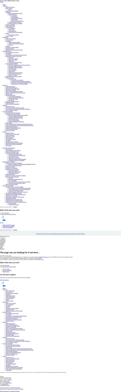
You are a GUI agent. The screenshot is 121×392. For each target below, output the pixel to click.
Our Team (10, 178)
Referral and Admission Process (15, 179)
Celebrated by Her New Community (16, 160)
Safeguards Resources (10, 95)
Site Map (16, 389)
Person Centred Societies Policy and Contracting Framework (19, 124)
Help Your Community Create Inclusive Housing (19, 65)
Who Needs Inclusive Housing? (15, 67)
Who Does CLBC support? (9, 148)
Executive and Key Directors (14, 22)
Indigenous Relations (10, 24)
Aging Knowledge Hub (11, 90)
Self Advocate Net (10, 48)
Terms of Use (10, 389)
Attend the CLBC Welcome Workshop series (15, 194)
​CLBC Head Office (10, 135)
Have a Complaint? (7, 270)
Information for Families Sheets (12, 89)
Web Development (4, 391)
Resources (5, 85)
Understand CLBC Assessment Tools (14, 199)
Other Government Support (12, 184)
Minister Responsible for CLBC (15, 13)
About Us (5, 6)
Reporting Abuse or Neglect (12, 141)
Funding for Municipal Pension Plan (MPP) (18, 115)
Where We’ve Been (12, 60)
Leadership (8, 12)
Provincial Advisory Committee (15, 23)
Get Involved (14, 16)
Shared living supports (13, 170)
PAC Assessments (12, 180)
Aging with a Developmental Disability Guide (21, 82)
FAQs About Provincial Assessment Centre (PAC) (19, 182)
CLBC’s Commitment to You (12, 151)
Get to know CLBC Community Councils (15, 107)
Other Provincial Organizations (12, 104)
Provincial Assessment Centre (12, 176)
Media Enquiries (9, 138)
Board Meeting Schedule (16, 18)
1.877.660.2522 (5, 213)
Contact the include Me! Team (15, 62)
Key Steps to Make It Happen (15, 66)
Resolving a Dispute (10, 130)
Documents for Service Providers (13, 114)
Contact (4, 131)
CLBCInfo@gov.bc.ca (43, 257)
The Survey (11, 57)
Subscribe (10, 45)
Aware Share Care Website (17, 80)
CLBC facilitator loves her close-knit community (19, 189)
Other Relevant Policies (13, 34)
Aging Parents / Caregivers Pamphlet (19, 84)
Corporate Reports (10, 27)
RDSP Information (10, 102)
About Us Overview (10, 7)
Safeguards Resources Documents (15, 97)
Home (4, 4)
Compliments (8, 145)
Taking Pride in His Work (14, 158)
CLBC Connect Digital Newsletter (16, 43)
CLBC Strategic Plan (10, 26)
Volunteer (5, 105)
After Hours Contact (10, 136)
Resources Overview (10, 86)
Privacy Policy (3, 389)
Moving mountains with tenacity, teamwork (18, 192)
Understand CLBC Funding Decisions (14, 200)
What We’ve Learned (13, 58)
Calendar (8, 46)
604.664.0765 (5, 384)
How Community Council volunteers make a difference (18, 109)
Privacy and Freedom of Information (14, 144)
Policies (7, 33)
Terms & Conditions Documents (15, 116)
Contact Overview (10, 133)
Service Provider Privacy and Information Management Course (19, 125)
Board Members (14, 17)
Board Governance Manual (17, 21)
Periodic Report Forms (13, 119)
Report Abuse (6, 271)
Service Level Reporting (13, 120)
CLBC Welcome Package (11, 87)
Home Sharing (9, 123)
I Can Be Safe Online (13, 99)
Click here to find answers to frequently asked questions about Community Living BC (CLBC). (60, 234)
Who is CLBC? (9, 8)
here (42, 259)
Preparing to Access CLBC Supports (14, 163)
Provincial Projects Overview (12, 52)
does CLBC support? (9, 225)
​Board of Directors (12, 14)
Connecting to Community (11, 168)
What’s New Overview (11, 38)
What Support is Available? (9, 161)
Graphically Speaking (15, 391)
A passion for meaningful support (15, 190)
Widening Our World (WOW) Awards (14, 50)
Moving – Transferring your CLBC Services (15, 92)
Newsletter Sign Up (4, 280)
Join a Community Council (12, 110)
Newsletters (8, 41)
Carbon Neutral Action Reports (15, 32)
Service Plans (11, 29)
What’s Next (11, 61)
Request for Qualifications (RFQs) (13, 128)
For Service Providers (7, 111)
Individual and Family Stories (12, 153)
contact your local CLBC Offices (8, 214)
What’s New (5, 37)
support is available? (8, 226)
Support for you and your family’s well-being (16, 175)
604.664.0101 (6, 381)
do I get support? (8, 227)
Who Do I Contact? (12, 75)
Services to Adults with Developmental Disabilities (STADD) (22, 164)
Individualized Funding (11, 198)
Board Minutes (14, 19)
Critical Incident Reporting (11, 126)
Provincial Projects (7, 51)
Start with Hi (11, 100)
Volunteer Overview (10, 106)
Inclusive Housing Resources (14, 73)
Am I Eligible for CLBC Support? (13, 150)
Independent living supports (14, 171)
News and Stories (9, 39)
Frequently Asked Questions (12, 11)
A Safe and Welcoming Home (15, 154)
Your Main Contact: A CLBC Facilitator (14, 187)
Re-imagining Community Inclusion (13, 76)
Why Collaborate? (12, 70)
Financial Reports (12, 31)
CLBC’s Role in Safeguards (14, 96)
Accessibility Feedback (11, 139)
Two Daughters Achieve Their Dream (16, 155)
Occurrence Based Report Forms (15, 117)
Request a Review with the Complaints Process (16, 202)
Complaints (8, 140)
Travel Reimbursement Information (16, 121)
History (10, 9)
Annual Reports (11, 28)
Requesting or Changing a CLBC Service (15, 197)
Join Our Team (6, 269)
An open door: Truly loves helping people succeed (19, 188)
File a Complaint (12, 203)
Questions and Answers (13, 204)
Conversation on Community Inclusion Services (16, 55)
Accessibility (8, 53)
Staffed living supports (13, 173)
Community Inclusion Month (12, 47)
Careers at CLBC (9, 36)
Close (1, 247)
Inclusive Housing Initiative (12, 63)
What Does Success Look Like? (15, 72)
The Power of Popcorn (13, 156)
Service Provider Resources (12, 129)
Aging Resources (12, 78)
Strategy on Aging (10, 77)
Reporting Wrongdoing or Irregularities (14, 143)
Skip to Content (3, 0)
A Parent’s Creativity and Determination (17, 159)
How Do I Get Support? (8, 185)
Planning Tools (9, 94)
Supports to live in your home (12, 169)
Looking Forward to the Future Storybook (20, 81)
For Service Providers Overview (13, 112)
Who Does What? (12, 68)
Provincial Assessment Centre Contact (16, 183)
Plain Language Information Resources (14, 91)
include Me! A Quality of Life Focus (14, 56)
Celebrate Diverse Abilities (14, 42)
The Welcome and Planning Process (13, 165)
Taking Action (11, 71)
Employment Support (10, 166)
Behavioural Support (10, 174)
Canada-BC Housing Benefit (12, 101)
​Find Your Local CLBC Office (12, 134)
